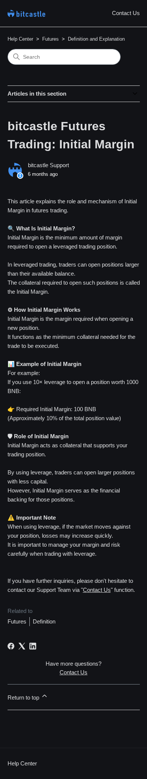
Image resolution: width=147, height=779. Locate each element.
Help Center (20, 39)
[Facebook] (11, 646)
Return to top (24, 697)
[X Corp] (21, 646)
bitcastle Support (48, 165)
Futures (50, 39)
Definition (44, 621)
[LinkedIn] (32, 646)
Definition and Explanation (96, 39)
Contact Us (126, 13)
